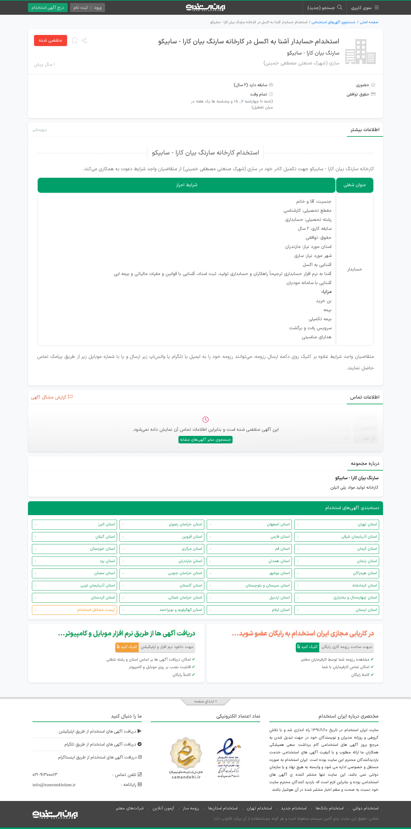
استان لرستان (366, 610)
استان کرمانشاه (364, 586)
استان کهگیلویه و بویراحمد (180, 610)
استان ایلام (281, 610)
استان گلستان (191, 586)
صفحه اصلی (369, 22)
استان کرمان (367, 549)
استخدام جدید (294, 808)
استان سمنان (104, 573)
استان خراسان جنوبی (185, 573)
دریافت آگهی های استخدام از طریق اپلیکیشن (98, 731)
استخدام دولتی (366, 808)
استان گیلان (105, 537)
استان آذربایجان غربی (97, 586)
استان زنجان (367, 561)
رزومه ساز (191, 808)
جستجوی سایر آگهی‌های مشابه (205, 440)
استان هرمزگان (365, 573)
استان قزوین (192, 537)
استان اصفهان (278, 524)
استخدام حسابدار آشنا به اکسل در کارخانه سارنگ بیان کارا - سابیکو (248, 42)
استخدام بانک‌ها (330, 808)
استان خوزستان (102, 549)
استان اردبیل (279, 598)
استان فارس (280, 537)
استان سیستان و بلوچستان (268, 586)
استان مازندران (190, 561)
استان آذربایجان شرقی (359, 537)
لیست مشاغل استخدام (96, 610)
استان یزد (107, 561)
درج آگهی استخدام (48, 8)
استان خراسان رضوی (185, 524)
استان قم (282, 549)
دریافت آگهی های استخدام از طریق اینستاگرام (98, 757)
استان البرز (106, 524)
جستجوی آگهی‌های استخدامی (334, 22)
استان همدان (279, 561)
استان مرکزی (192, 549)
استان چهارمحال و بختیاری (355, 598)
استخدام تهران (259, 808)
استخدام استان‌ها (223, 808)
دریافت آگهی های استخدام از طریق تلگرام (101, 744)
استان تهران (367, 524)
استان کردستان (103, 598)
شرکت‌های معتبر (130, 808)
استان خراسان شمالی (185, 598)
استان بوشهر (279, 573)
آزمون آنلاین (163, 808)
